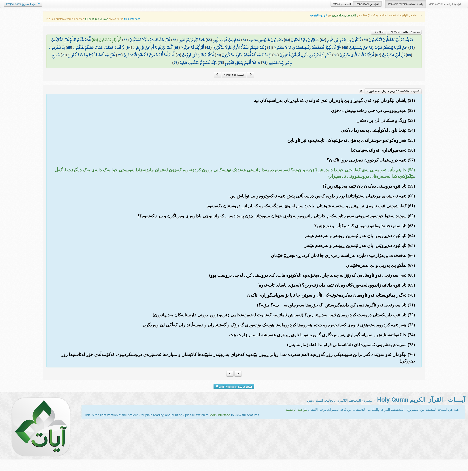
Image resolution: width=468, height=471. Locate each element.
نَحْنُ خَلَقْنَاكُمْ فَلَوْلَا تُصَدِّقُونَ (150, 40)
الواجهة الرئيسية (318, 15)
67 (378, 55)
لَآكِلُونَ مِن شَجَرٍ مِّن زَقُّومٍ (344, 40)
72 (119, 55)
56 (174, 40)
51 (365, 40)
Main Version (445, 4)
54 (244, 40)
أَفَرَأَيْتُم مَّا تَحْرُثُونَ (192, 47)
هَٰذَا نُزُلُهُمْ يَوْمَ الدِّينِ (192, 40)
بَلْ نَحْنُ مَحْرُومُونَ (393, 55)
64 (129, 47)
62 (208, 47)
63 (176, 47)
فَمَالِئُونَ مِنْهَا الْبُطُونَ (305, 40)
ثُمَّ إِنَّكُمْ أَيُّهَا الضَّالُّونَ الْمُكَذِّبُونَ (391, 40)
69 (275, 55)
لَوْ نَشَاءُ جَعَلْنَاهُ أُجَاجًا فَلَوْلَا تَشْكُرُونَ (246, 55)
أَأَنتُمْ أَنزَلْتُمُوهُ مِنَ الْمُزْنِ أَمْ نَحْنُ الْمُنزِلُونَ (305, 55)
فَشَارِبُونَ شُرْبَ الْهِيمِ (226, 40)
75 (221, 63)
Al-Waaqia (405, 32)
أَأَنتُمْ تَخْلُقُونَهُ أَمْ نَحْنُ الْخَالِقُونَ (71, 40)
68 (335, 55)
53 (287, 40)
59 (411, 47)
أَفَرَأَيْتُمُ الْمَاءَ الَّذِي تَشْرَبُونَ (357, 55)
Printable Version (405, 4)
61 (270, 47)
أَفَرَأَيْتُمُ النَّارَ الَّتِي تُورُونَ (198, 55)
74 (264, 63)
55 (209, 40)
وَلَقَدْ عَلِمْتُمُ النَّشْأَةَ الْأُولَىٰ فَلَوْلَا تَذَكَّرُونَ (239, 47)
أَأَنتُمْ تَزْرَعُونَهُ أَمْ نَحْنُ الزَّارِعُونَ (153, 47)
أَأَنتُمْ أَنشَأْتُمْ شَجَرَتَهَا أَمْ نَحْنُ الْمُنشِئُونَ (149, 55)
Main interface (132, 19)
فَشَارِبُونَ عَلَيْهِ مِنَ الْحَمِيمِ (266, 40)
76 (175, 63)
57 (125, 40)
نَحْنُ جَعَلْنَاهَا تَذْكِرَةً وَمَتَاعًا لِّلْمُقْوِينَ (91, 55)
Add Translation (235, 386)
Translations (367, 4)
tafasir (342, 4)
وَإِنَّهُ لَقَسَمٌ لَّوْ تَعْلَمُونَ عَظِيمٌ (198, 63)
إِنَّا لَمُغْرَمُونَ (57, 47)
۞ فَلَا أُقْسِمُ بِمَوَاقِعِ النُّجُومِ (242, 63)
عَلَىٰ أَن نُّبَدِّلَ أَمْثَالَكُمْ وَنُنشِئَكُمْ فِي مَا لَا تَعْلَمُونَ (307, 47)
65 (69, 47)
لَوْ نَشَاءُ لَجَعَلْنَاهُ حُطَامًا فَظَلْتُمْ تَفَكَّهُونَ (98, 47)
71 (178, 55)
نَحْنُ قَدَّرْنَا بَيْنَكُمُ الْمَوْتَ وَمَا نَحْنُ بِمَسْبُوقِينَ (378, 47)
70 (218, 55)
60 (345, 47)
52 (323, 40)
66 (409, 55)
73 (63, 55)
